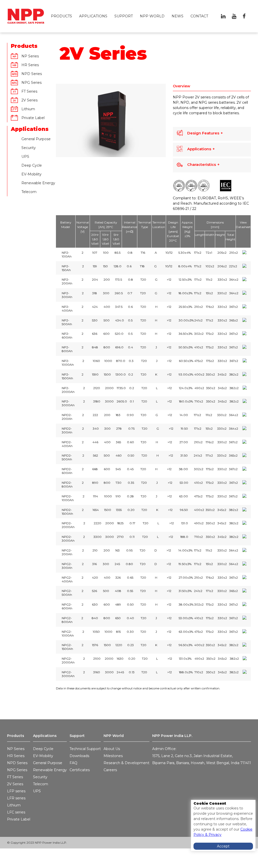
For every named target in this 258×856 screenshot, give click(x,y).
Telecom (29, 192)
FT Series (29, 91)
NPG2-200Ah (67, 552)
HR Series (30, 65)
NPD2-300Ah (67, 430)
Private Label (33, 118)
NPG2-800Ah (67, 620)
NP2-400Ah (67, 308)
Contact (199, 16)
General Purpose (36, 139)
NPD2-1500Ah (67, 511)
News (177, 16)
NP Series (30, 56)
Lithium (14, 805)
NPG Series (31, 82)
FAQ (73, 763)
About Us (112, 749)
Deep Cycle (31, 165)
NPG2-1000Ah (68, 633)
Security (28, 147)
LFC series (16, 812)
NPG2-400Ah (67, 579)
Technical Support (85, 749)
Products (61, 16)
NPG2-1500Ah (67, 647)
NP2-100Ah (67, 254)
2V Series (29, 100)
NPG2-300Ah (67, 566)
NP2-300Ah (67, 295)
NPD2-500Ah (67, 457)
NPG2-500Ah (67, 593)
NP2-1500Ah (67, 376)
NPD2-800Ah (67, 484)
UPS (25, 156)
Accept (223, 846)
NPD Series (31, 73)
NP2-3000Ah (68, 403)
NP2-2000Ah (68, 390)
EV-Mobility (31, 174)
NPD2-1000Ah (68, 498)
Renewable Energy (38, 183)
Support (123, 16)
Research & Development (126, 763)
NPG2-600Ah (67, 606)
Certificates (80, 770)
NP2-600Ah (67, 335)
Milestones (113, 756)
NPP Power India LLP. (172, 735)
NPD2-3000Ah (68, 538)
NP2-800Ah (67, 349)
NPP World (152, 16)
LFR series (16, 798)
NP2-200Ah (67, 281)
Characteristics (201, 164)
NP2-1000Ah (68, 362)
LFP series (16, 791)
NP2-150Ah (66, 268)
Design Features (203, 133)
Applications (93, 16)
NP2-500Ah (67, 322)
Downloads (79, 756)
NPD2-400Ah (67, 444)
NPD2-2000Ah (68, 525)
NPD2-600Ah (67, 471)
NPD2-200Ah (67, 417)
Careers (110, 770)
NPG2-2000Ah (68, 660)
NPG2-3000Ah (68, 674)
